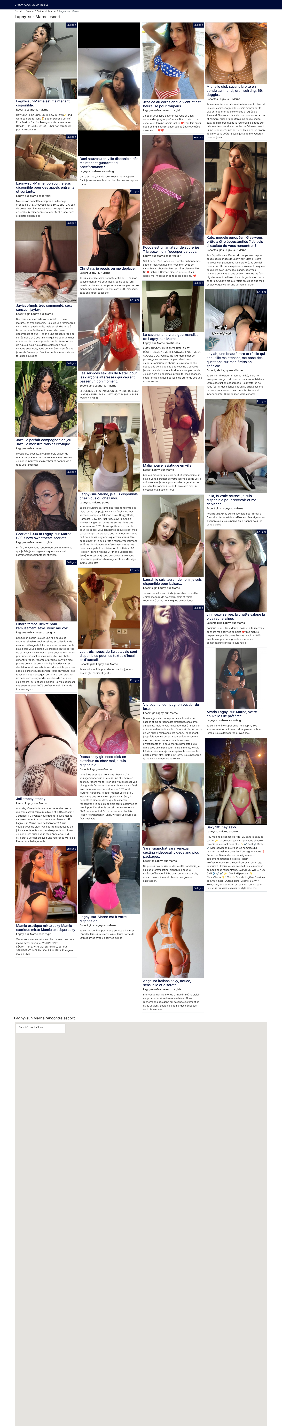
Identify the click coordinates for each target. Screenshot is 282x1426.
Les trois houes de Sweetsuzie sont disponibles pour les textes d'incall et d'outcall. (108, 656)
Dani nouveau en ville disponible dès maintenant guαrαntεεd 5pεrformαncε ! (109, 163)
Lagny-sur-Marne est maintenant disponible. (43, 103)
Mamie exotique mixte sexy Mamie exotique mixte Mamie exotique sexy (45, 928)
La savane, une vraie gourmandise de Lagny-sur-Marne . (170, 337)
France (30, 11)
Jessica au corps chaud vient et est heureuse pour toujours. (172, 104)
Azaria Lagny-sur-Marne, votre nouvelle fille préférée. (232, 714)
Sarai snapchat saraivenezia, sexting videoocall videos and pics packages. (171, 852)
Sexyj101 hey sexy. (222, 827)
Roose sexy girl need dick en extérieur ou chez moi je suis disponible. (103, 761)
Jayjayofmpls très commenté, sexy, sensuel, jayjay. (44, 307)
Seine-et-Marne (46, 11)
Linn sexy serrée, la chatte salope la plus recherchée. (236, 616)
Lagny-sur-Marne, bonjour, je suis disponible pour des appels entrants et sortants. (45, 187)
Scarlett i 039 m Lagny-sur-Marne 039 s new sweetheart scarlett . (43, 536)
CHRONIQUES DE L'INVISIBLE (31, 4)
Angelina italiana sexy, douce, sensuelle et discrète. (167, 983)
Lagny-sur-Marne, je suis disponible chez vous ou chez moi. (109, 496)
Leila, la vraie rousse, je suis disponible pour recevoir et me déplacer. (231, 500)
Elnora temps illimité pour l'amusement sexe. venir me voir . (43, 626)
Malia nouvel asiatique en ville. (167, 465)
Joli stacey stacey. (31, 799)
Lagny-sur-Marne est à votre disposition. (103, 919)
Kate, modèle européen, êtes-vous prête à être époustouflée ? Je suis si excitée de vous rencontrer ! (235, 241)
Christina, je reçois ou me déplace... (109, 268)
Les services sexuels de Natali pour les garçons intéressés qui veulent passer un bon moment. (108, 377)
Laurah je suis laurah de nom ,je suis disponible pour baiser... (172, 581)
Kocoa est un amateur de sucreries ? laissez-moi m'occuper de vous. (171, 249)
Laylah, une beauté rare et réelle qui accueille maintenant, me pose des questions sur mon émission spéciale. (236, 360)
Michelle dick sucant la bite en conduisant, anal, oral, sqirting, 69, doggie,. (235, 90)
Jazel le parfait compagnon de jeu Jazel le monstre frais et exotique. (43, 442)
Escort (18, 11)
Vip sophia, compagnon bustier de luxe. (171, 706)
